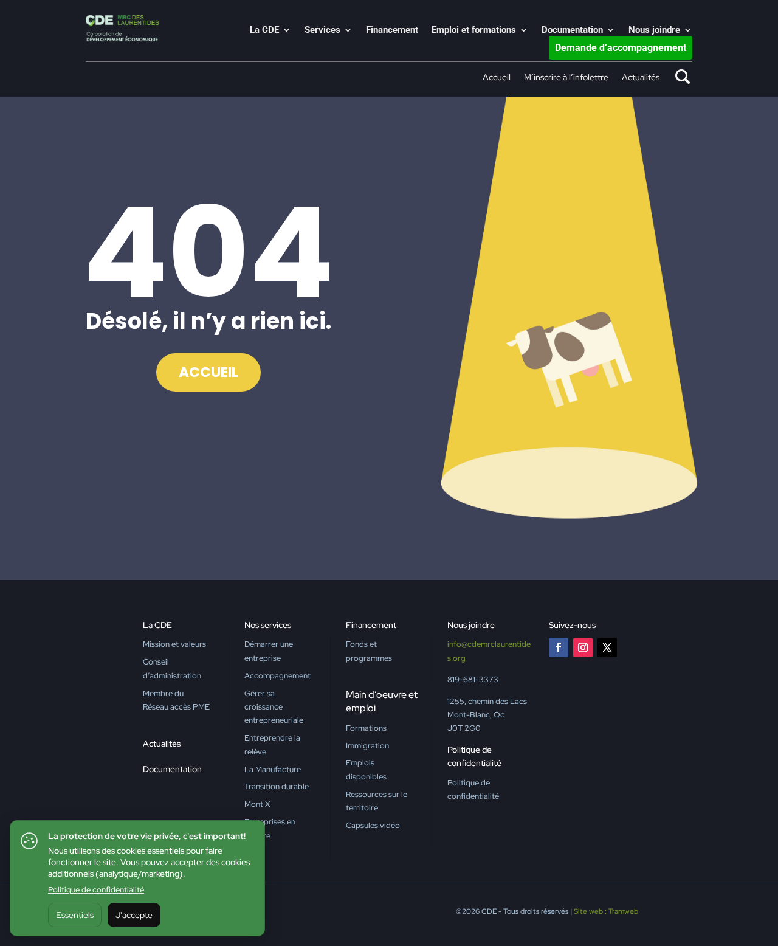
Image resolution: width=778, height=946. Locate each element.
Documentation (572, 30)
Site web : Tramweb (606, 911)
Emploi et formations (474, 30)
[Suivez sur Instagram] (583, 647)
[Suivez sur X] (607, 647)
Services (322, 30)
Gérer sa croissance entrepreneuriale (273, 707)
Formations (366, 728)
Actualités (640, 78)
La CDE (264, 30)
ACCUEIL (208, 372)
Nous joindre (654, 30)
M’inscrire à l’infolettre (566, 78)
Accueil (497, 78)
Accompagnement (277, 676)
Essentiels (75, 915)
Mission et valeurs (174, 644)
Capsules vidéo (373, 825)
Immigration (367, 746)
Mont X (257, 804)
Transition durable (276, 786)
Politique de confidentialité (96, 890)
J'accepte (134, 915)
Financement (392, 30)
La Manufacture (272, 769)
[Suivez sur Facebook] (558, 647)
